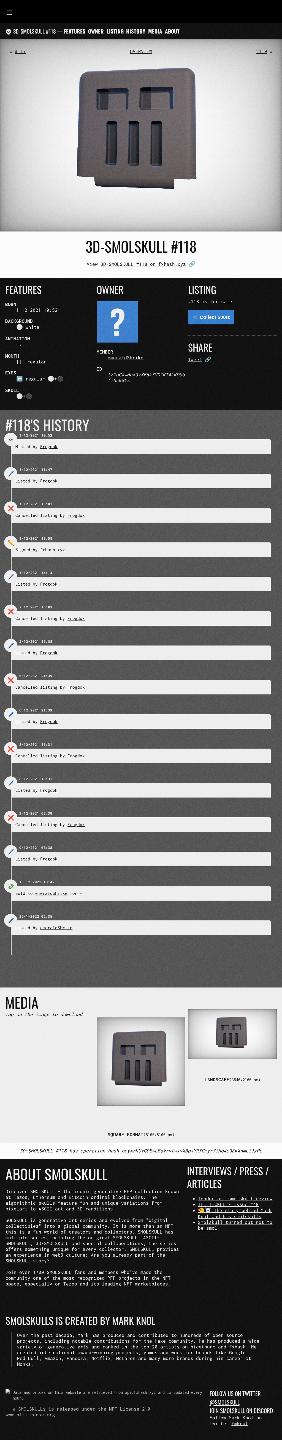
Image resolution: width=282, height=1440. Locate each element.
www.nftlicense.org (30, 1414)
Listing (115, 31)
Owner (96, 31)
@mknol (240, 1423)
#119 (261, 51)
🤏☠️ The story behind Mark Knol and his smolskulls (235, 1213)
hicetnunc (203, 1347)
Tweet (195, 359)
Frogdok (49, 446)
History (135, 31)
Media (155, 31)
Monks (24, 1364)
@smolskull (225, 1402)
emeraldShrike (125, 357)
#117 (20, 51)
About (172, 31)
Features (74, 31)
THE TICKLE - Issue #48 (228, 1204)
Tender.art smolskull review (235, 1198)
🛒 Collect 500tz (211, 317)
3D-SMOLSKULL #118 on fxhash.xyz (143, 264)
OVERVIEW (141, 51)
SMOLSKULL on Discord (246, 1410)
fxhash (237, 1347)
